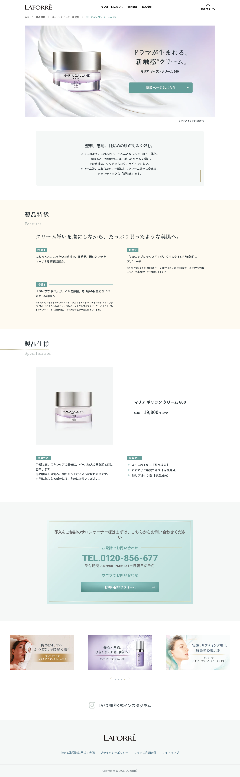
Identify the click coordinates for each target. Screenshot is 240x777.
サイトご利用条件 (145, 752)
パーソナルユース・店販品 (65, 17)
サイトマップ (170, 752)
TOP (27, 17)
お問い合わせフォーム (120, 587)
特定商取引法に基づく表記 (78, 752)
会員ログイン (208, 9)
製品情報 (147, 6)
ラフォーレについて (112, 6)
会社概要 (132, 6)
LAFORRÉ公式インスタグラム (125, 705)
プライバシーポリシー (114, 752)
